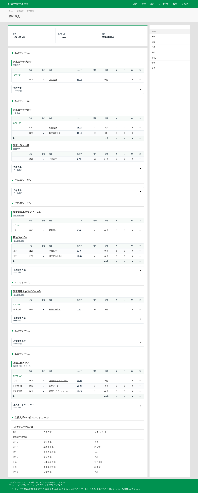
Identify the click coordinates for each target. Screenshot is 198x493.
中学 (153, 63)
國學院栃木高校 (55, 256)
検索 (175, 4)
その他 (184, 4)
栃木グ (97, 467)
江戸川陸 (98, 462)
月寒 (96, 442)
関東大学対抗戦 (21, 145)
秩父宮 (97, 447)
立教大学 (20, 11)
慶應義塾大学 (50, 452)
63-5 (79, 230)
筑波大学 (48, 442)
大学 (144, 4)
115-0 (79, 128)
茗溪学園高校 (108, 37)
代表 (153, 47)
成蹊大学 (53, 128)
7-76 (79, 159)
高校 (135, 4)
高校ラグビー (20, 237)
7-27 (79, 309)
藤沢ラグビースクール (22, 366)
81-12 (79, 80)
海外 (153, 52)
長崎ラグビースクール (58, 381)
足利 (96, 452)
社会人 (154, 58)
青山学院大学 (50, 467)
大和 (96, 457)
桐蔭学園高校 (54, 309)
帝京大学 (48, 472)
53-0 (79, 251)
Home (11, 11)
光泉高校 (53, 251)
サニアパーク (100, 432)
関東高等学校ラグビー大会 (27, 212)
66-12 (79, 133)
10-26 (79, 391)
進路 (152, 4)
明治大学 (53, 159)
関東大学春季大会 (22, 61)
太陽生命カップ (21, 362)
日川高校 (53, 230)
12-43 (79, 256)
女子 (153, 68)
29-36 (79, 386)
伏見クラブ (54, 386)
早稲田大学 (49, 447)
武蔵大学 (53, 80)
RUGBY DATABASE (18, 4)
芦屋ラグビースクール (58, 391)
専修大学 (48, 432)
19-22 (79, 381)
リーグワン (163, 4)
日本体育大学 (54, 133)
